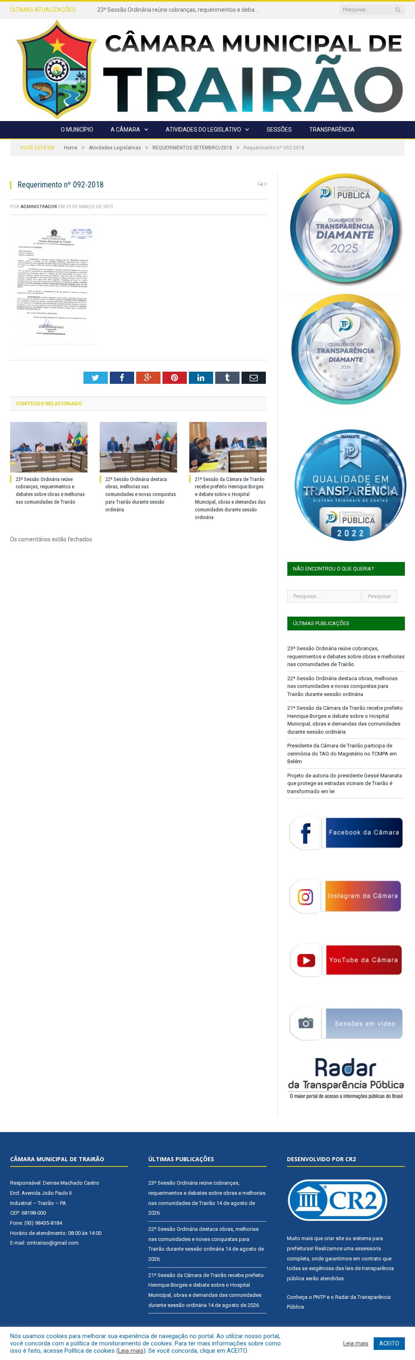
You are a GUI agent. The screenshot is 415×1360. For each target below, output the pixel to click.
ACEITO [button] (389, 1343)
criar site (334, 1238)
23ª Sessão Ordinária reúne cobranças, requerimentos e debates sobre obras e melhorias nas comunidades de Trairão (345, 656)
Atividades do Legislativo (203, 129)
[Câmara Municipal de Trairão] (207, 68)
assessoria (368, 1248)
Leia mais (130, 1350)
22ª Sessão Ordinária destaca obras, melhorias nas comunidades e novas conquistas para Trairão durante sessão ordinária (180, 9)
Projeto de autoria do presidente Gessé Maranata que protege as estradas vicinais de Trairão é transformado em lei (344, 783)
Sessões (279, 129)
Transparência (332, 129)
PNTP (319, 1297)
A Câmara (125, 129)
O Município (77, 129)
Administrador (39, 206)
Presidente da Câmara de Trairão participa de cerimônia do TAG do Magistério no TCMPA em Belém (342, 753)
